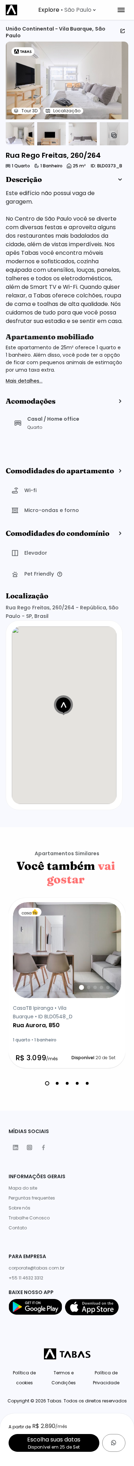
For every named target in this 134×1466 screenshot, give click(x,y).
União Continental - (32, 28)
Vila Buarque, (76, 28)
